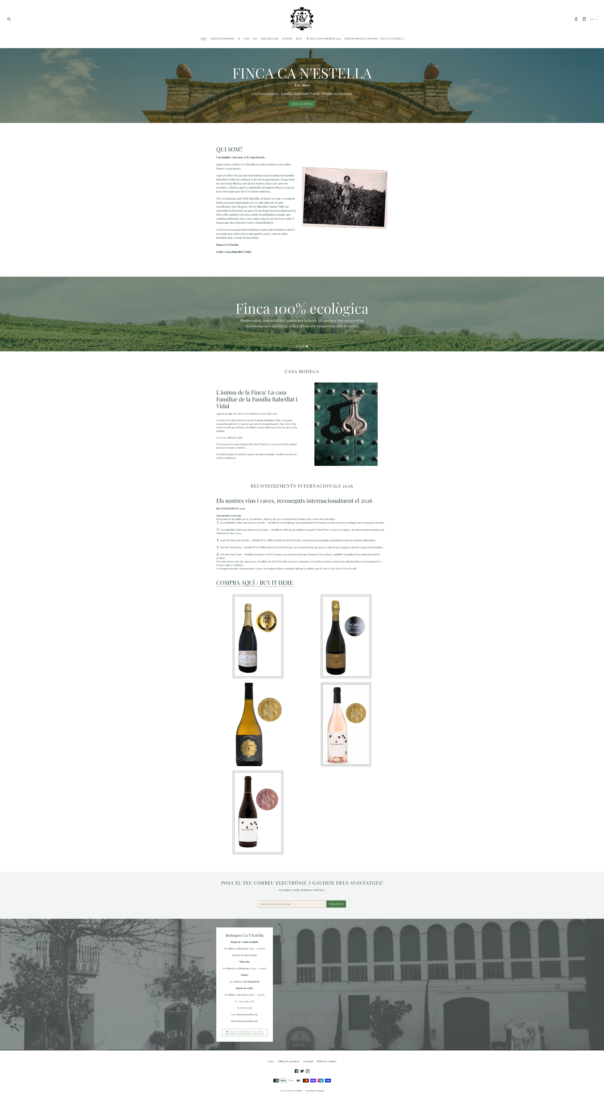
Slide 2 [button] (300, 346)
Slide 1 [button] (297, 346)
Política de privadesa (288, 1061)
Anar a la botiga (302, 104)
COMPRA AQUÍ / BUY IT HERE (254, 582)
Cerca (271, 1061)
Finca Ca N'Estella (294, 1090)
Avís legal (308, 1061)
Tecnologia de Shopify (315, 1090)
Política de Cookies (326, 1061)
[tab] (297, 346)
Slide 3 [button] (304, 346)
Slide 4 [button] (307, 346)
